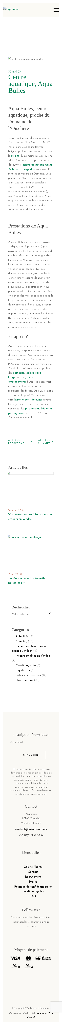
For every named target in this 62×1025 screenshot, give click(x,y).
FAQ (33, 896)
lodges (30, 373)
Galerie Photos (33, 867)
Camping (21, 641)
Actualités (22, 636)
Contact (33, 872)
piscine (15, 155)
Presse (33, 881)
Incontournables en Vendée (33, 655)
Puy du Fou (23, 670)
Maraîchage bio (26, 665)
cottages (18, 373)
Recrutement (33, 876)
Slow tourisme (24, 680)
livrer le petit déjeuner (28, 399)
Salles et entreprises (28, 675)
